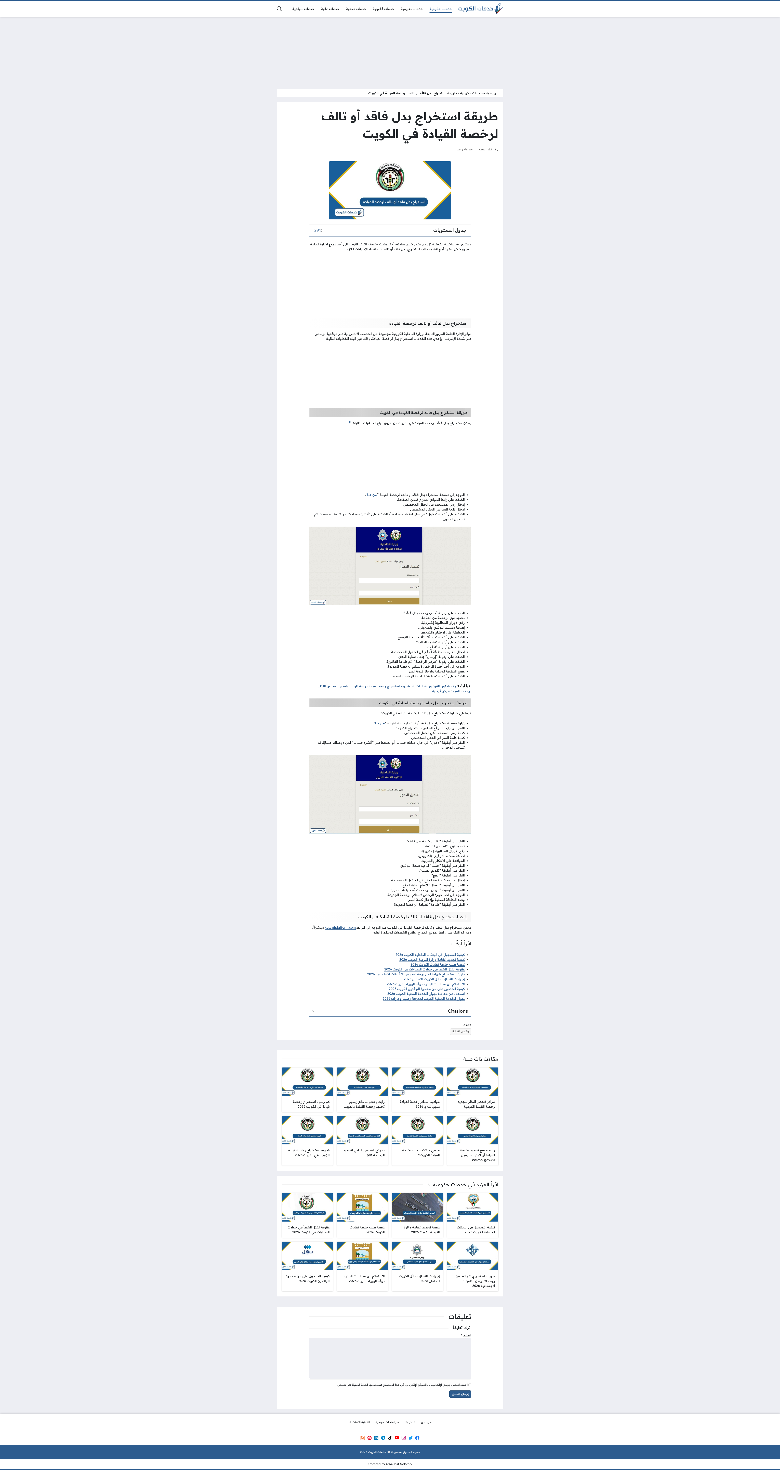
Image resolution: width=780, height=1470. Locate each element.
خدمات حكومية (471, 93)
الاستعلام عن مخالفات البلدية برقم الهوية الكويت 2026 (426, 984)
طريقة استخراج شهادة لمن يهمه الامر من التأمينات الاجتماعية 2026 (416, 974)
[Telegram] (383, 1438)
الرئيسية (492, 93)
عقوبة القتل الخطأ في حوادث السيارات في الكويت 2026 (424, 969)
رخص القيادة (460, 1031)
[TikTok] (390, 1438)
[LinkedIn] (376, 1438)
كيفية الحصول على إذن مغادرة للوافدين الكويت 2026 (427, 989)
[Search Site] (279, 9)
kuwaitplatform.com (340, 927)
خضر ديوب (486, 149)
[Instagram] (403, 1438)
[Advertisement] (390, 50)
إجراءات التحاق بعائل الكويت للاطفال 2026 (434, 979)
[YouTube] (397, 1438)
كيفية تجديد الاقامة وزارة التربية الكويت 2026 (432, 959)
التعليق (466, 1335)
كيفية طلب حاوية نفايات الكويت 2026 (438, 964)
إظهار (318, 230)
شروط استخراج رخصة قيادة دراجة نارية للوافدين (374, 686)
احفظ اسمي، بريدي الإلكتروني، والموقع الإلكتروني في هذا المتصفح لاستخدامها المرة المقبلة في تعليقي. (402, 1385)
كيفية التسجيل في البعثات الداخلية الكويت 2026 (430, 955)
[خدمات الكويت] (480, 8)
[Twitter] (410, 1438)
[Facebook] (417, 1438)
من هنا (372, 495)
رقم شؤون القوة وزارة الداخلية (434, 686)
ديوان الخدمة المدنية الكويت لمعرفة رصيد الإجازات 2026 (424, 998)
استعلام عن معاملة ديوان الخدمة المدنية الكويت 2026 (426, 994)
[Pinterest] (369, 1438)
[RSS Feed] (362, 1438)
